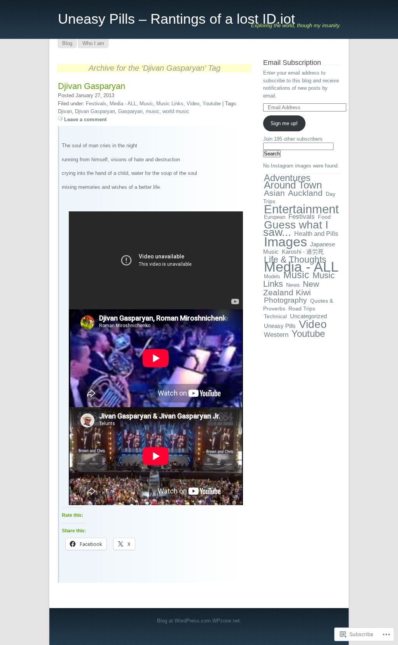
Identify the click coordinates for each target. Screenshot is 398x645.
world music (175, 111)
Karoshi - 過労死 (303, 252)
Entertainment (301, 209)
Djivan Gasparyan (91, 86)
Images (285, 241)
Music (146, 103)
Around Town (293, 185)
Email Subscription (292, 62)
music (152, 111)
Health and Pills (316, 233)
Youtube (211, 103)
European (274, 217)
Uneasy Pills (280, 325)
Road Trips (301, 308)
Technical (275, 316)
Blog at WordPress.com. (184, 621)
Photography (285, 300)
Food (324, 217)
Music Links (169, 103)
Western (276, 334)
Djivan (65, 111)
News (293, 285)
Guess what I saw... (295, 229)
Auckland (305, 192)
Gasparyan (130, 111)
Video (193, 103)
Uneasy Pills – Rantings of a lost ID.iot (176, 19)
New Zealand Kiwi (291, 288)
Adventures (287, 178)
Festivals (96, 103)
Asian (274, 192)
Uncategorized (308, 316)
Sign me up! (284, 123)
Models (272, 276)
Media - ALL (123, 103)
